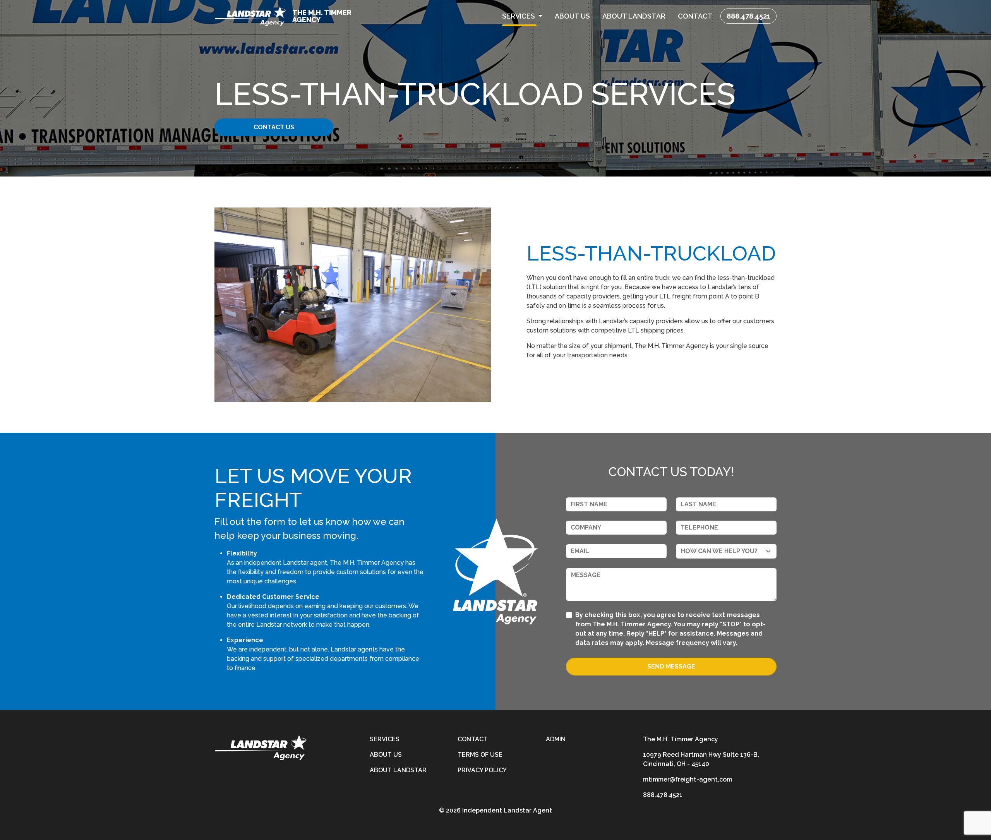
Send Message (671, 666)
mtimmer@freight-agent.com (687, 779)
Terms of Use (480, 754)
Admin (556, 739)
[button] (522, 16)
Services (384, 739)
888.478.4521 (748, 16)
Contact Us (274, 127)
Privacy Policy (482, 770)
